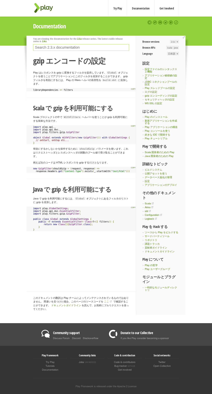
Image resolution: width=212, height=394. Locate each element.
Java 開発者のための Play (159, 156)
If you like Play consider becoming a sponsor (145, 338)
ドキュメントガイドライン (160, 251)
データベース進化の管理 (158, 177)
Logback (149, 218)
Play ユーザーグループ (157, 269)
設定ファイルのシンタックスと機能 (161, 70)
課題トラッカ (152, 243)
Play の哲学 (151, 265)
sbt (146, 211)
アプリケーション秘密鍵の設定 (161, 76)
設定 (147, 181)
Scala (169, 47)
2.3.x (79, 38)
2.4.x (173, 41)
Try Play (117, 8)
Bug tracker (124, 365)
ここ (106, 301)
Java (176, 47)
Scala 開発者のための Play (159, 152)
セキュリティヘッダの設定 (160, 99)
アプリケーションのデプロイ (161, 184)
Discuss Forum (61, 338)
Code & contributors (124, 362)
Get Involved (166, 8)
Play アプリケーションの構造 (161, 127)
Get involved (125, 369)
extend (184, 37)
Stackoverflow (90, 338)
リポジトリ (151, 240)
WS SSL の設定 (153, 103)
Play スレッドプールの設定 (160, 88)
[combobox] (81, 47)
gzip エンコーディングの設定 (161, 95)
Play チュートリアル (156, 138)
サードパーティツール (157, 236)
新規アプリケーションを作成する (161, 122)
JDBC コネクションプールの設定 (161, 83)
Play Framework (45, 7)
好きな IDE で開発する (157, 134)
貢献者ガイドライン (156, 247)
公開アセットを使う (156, 173)
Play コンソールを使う (157, 130)
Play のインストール (156, 116)
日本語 (171, 53)
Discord (76, 338)
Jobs (87, 362)
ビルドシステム (153, 169)
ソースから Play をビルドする (161, 232)
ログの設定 (151, 91)
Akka (147, 207)
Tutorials (50, 365)
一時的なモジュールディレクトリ (161, 288)
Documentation (140, 8)
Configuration (152, 214)
